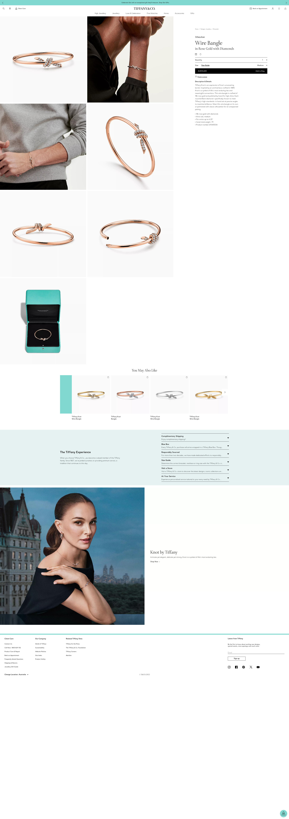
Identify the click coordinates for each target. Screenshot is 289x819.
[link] (10, 8)
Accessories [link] (179, 13)
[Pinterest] (244, 667)
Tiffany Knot (200, 37)
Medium (260, 65)
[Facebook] (237, 667)
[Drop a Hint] (196, 54)
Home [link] (166, 13)
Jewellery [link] (115, 13)
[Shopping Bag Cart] (285, 9)
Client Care (9, 639)
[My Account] (273, 8)
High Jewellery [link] (100, 13)
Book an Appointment (260, 8)
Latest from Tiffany (235, 639)
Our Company (40, 639)
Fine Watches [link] (152, 13)
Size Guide (205, 65)
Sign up (237, 658)
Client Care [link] (22, 8)
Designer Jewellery (206, 29)
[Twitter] (251, 667)
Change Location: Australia (15, 674)
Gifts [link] (192, 13)
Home (196, 29)
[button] (4, 8)
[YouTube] (258, 667)
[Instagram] (229, 667)
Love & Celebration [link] (133, 13)
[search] (4, 8)
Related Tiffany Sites (74, 639)
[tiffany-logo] (144, 8)
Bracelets (216, 29)
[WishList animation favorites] (279, 9)
